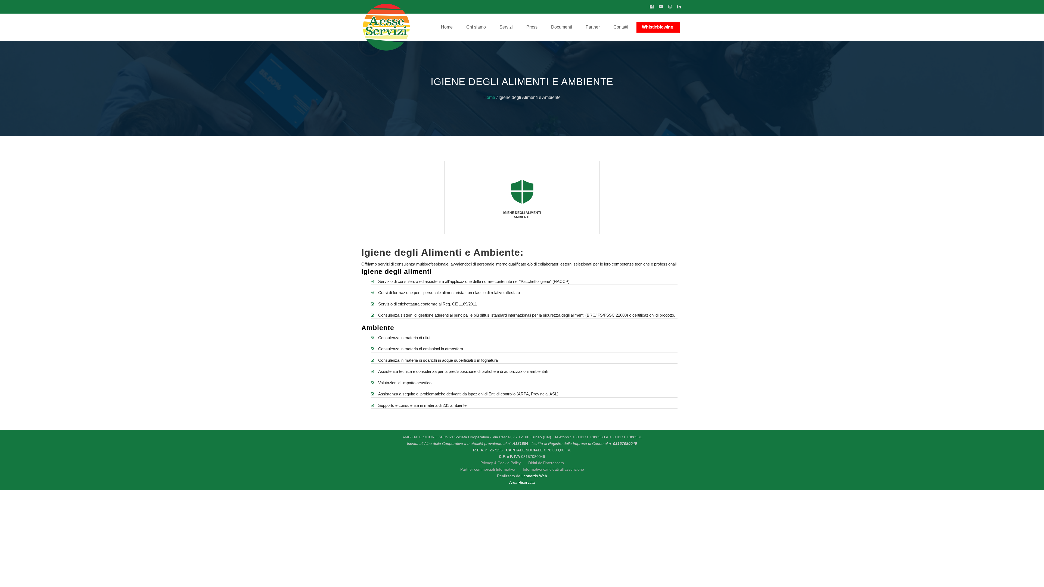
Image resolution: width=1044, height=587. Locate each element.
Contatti (620, 27)
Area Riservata (522, 482)
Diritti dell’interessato (546, 463)
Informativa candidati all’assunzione (553, 469)
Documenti (561, 27)
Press (531, 27)
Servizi (506, 27)
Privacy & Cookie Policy (500, 463)
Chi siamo (476, 27)
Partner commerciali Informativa (488, 469)
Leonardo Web (534, 476)
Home (447, 27)
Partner (593, 27)
